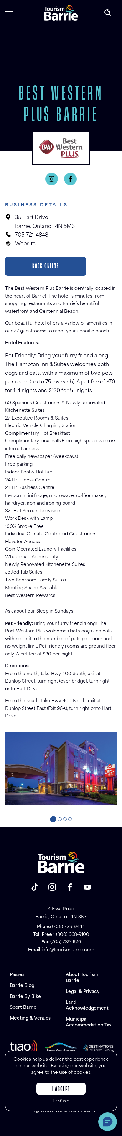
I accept (61, 1089)
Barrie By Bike (25, 996)
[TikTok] (34, 887)
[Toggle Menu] (9, 12)
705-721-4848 (31, 235)
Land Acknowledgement (87, 1005)
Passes (17, 975)
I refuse (61, 1101)
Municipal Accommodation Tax (89, 1022)
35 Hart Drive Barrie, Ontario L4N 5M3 (45, 222)
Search (108, 13)
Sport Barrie (23, 1007)
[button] (53, 819)
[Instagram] (51, 179)
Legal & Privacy (82, 991)
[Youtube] (87, 887)
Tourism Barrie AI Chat (107, 1121)
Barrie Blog (22, 985)
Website (25, 244)
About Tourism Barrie (82, 978)
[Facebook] (70, 179)
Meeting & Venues (30, 1018)
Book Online (45, 266)
